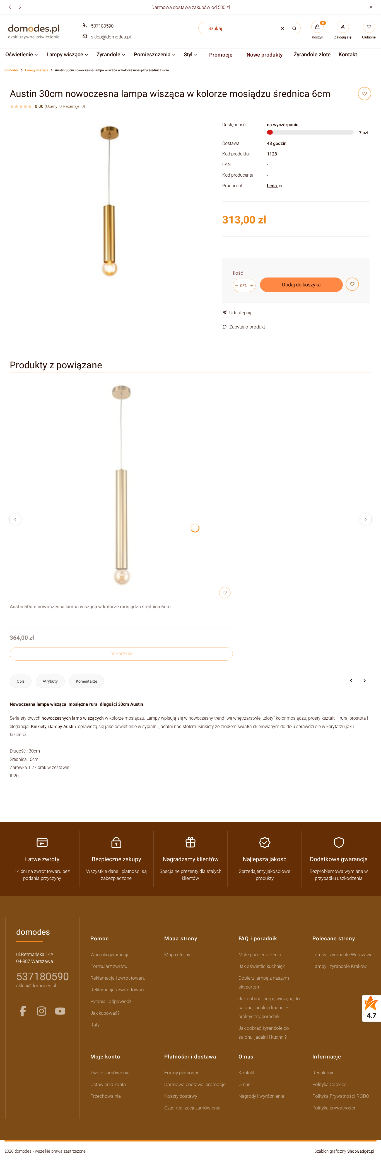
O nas (244, 1084)
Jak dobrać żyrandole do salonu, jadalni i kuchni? (263, 1032)
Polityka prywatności (333, 1108)
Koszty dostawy (180, 1096)
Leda (272, 185)
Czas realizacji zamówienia (192, 1108)
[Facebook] (23, 1011)
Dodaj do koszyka (301, 285)
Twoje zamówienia (109, 1072)
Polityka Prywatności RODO (340, 1096)
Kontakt (246, 1072)
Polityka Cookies (329, 1084)
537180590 (102, 26)
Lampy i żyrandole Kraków (339, 966)
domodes (11, 70)
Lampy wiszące (36, 70)
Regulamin (323, 1072)
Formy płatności (181, 1072)
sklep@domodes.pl (111, 37)
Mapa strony (177, 954)
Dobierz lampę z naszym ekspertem (263, 982)
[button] (370, 7)
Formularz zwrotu (108, 966)
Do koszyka (121, 654)
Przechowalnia (105, 1096)
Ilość (238, 273)
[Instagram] (41, 1011)
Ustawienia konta (108, 1084)
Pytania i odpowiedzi (111, 1001)
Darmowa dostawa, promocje (195, 1084)
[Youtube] (60, 1011)
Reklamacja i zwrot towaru (117, 978)
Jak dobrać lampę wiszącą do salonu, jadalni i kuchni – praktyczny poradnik (269, 1007)
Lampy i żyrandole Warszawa (342, 954)
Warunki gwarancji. (109, 954)
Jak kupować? (105, 1013)
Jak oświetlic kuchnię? (261, 966)
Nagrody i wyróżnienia (261, 1096)
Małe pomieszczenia (259, 954)
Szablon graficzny (344, 1151)
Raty (95, 1025)
